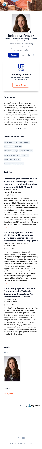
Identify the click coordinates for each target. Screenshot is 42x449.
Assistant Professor (21, 39)
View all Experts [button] (20, 85)
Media (7, 347)
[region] (21, 41)
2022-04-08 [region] (10, 249)
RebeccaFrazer (21, 35)
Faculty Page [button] (8, 394)
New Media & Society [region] (11, 189)
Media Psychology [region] (11, 155)
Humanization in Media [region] (13, 146)
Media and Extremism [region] (12, 159)
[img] (21, 67)
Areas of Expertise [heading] (14, 136)
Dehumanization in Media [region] (13, 164)
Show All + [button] (21, 128)
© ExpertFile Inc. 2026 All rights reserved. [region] (21, 443)
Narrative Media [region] (26, 151)
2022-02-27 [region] (10, 305)
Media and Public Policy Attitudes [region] (16, 142)
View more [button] (8, 227)
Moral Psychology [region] (11, 151)
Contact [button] (14, 55)
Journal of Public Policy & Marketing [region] (16, 243)
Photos (6, 352)
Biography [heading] (9, 97)
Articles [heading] (8, 172)
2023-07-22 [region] (10, 195)
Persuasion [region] (24, 155)
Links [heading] (7, 388)
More (22, 55)
